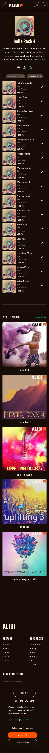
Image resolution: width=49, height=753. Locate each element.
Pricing (33, 649)
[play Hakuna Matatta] (24, 26)
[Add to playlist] (18, 67)
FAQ (31, 660)
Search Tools (36, 645)
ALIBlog (33, 656)
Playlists (6, 649)
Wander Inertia (24, 167)
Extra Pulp (22, 224)
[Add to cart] (30, 67)
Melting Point (23, 267)
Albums (6, 645)
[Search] (37, 5)
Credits (5, 660)
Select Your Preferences (22, 728)
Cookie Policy (13, 720)
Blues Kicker (23, 125)
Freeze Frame (23, 153)
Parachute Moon (24, 252)
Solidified (21, 238)
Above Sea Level (25, 111)
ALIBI (8, 627)
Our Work (7, 656)
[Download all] (24, 67)
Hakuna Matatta (24, 82)
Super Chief (22, 97)
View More (41, 318)
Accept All (22, 735)
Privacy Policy (25, 720)
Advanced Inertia (25, 210)
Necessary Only (22, 742)
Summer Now (23, 196)
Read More (39, 60)
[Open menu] (4, 5)
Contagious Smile (25, 139)
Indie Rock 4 (21, 89)
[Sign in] (45, 5)
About (32, 653)
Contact (33, 664)
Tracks (5, 653)
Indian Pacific (23, 281)
